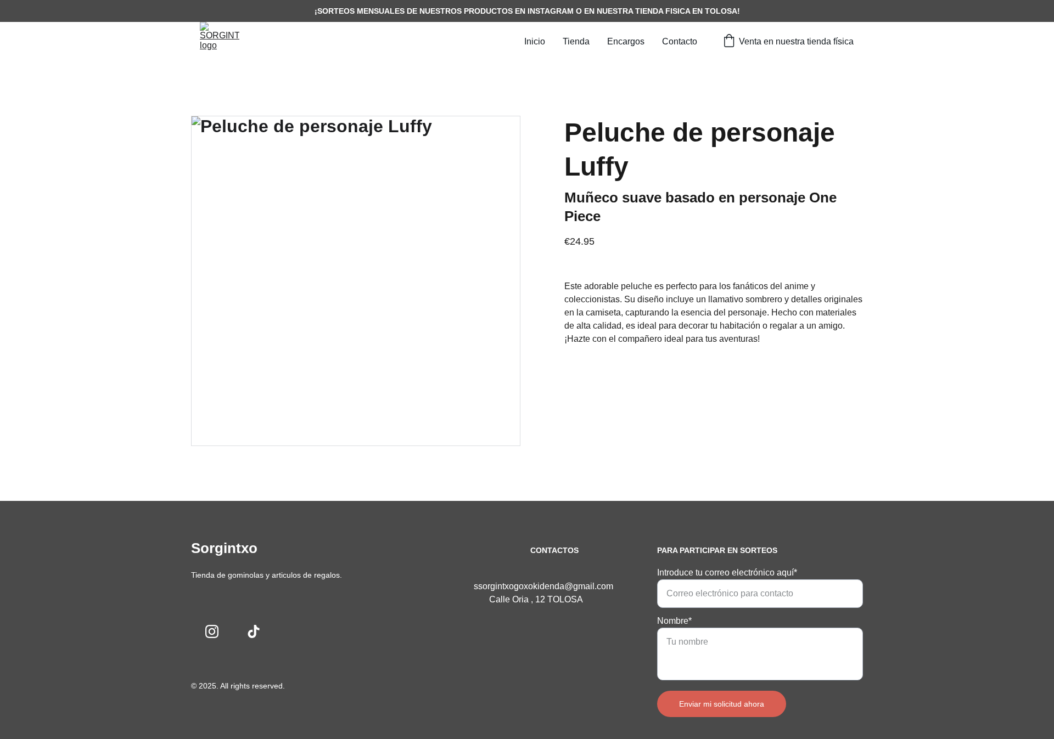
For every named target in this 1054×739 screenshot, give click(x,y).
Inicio (534, 41)
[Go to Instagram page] (211, 631)
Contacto (679, 41)
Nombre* (674, 620)
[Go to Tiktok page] (253, 631)
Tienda (576, 41)
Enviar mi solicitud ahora (721, 703)
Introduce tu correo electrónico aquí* (727, 572)
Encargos (625, 41)
